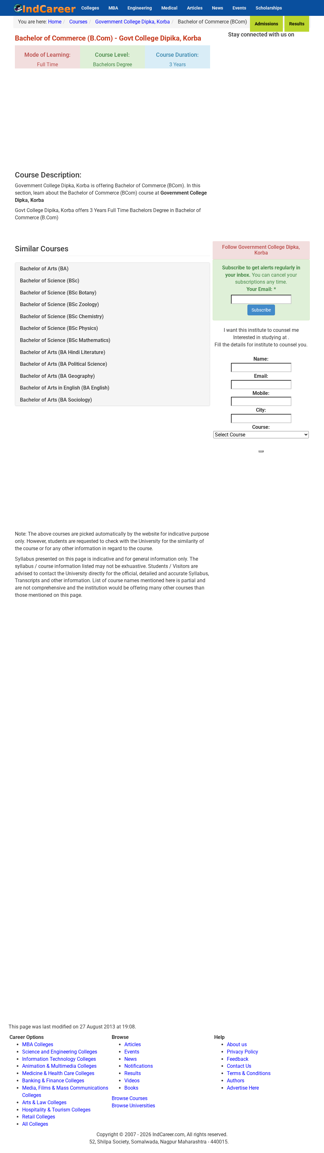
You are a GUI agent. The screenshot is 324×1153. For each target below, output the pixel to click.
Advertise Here (243, 1088)
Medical (169, 7)
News (217, 7)
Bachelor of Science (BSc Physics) (59, 328)
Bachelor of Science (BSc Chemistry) (62, 316)
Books (131, 1088)
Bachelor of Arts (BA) (44, 269)
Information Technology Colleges (59, 1059)
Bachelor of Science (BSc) (49, 281)
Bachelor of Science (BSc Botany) (58, 293)
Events (239, 7)
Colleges (90, 7)
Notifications (138, 1066)
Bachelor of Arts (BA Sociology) (56, 400)
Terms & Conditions (249, 1073)
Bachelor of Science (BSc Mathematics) (65, 340)
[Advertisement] (112, 120)
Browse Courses (129, 1098)
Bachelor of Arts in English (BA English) (64, 388)
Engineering (140, 7)
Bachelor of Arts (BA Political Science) (63, 364)
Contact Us (239, 1066)
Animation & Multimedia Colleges (59, 1066)
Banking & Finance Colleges (53, 1081)
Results (296, 23)
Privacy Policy (242, 1052)
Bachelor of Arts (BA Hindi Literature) (62, 352)
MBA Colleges (37, 1044)
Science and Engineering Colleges (59, 1052)
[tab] (112, 269)
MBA (113, 7)
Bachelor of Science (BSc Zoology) (59, 304)
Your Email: (261, 289)
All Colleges (35, 1124)
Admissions (266, 23)
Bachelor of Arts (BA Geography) (57, 376)
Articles (194, 7)
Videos (132, 1081)
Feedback (237, 1059)
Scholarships (269, 7)
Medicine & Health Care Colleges (58, 1073)
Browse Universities (133, 1106)
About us (237, 1044)
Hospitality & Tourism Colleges (56, 1110)
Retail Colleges (38, 1117)
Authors (235, 1081)
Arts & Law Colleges (44, 1102)
